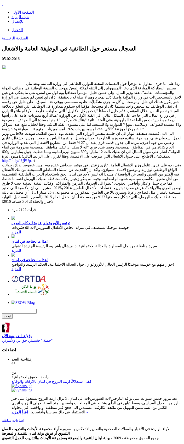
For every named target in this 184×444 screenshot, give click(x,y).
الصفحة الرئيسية (15, 38)
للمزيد (16, 232)
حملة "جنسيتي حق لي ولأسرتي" (27, 338)
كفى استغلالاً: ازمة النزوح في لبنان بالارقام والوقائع (52, 381)
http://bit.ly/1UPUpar (18, 161)
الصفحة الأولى (23, 12)
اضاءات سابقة (13, 420)
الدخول (17, 30)
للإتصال (17, 21)
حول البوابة (20, 17)
